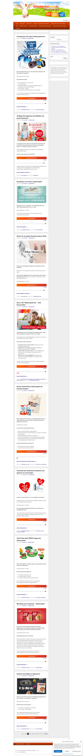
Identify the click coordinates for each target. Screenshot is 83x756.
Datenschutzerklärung (43, 384)
